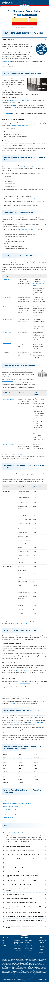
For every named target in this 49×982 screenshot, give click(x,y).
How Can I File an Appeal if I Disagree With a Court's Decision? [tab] (21, 867)
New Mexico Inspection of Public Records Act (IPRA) (21, 166)
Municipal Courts (7, 343)
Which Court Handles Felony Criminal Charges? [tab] (18, 846)
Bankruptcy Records (18, 942)
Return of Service (12, 703)
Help (3, 947)
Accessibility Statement (41, 953)
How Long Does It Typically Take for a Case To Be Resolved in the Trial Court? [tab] (24, 875)
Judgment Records (18, 950)
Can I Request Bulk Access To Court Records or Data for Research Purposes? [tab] (22, 926)
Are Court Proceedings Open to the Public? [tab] (17, 871)
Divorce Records (17, 945)
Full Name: (14, 17)
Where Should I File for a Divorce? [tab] (14, 833)
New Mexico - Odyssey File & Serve (11, 800)
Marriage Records (29, 943)
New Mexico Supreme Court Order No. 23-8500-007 (20, 100)
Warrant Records (28, 950)
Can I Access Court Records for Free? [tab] (15, 894)
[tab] (24, 39)
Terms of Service (42, 940)
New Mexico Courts (7, 798)
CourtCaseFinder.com (8, 3)
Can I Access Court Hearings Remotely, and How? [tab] (18, 885)
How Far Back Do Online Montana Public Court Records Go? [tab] (21, 902)
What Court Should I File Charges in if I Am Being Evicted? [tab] (20, 850)
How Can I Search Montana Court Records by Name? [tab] (19, 898)
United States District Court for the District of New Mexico (17, 803)
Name (19, 14)
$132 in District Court (25, 683)
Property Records (28, 947)
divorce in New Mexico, (16, 836)
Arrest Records (17, 940)
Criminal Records (17, 943)
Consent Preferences (42, 979)
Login (3, 942)
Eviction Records (17, 948)
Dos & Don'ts (42, 951)
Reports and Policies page (21, 623)
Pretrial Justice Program (36, 715)
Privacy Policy (41, 942)
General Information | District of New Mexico (14, 812)
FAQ (3, 943)
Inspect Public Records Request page (19, 125)
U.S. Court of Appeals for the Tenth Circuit (14, 454)
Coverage (4, 945)
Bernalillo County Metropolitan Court (12, 806)
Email (29, 14)
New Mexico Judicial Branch (9, 809)
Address (34, 14)
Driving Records (17, 947)
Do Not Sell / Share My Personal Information (43, 948)
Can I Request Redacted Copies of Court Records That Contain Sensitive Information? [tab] (24, 921)
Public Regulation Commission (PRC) (39, 283)
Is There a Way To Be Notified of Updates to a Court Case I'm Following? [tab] (24, 912)
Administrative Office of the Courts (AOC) (27, 229)
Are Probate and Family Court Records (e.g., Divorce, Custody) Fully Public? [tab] (25, 916)
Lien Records (27, 942)
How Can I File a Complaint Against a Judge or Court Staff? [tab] (21, 880)
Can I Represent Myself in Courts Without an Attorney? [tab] (20, 859)
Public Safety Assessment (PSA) (17, 722)
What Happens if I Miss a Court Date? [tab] (15, 863)
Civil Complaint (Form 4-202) (23, 670)
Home (3, 940)
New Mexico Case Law (8, 817)
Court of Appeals (7, 297)
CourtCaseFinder (6, 61)
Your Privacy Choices (41, 944)
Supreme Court (6, 279)
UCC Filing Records (29, 948)
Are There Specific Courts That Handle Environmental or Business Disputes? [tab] (22, 889)
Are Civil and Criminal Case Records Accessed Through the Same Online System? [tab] (24, 907)
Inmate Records (28, 940)
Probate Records (28, 945)
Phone (24, 14)
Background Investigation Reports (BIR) (37, 722)
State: (30, 17)
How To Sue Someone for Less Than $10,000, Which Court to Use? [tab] (22, 854)
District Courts (6, 306)
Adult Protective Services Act (38, 199)
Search (23, 24)
